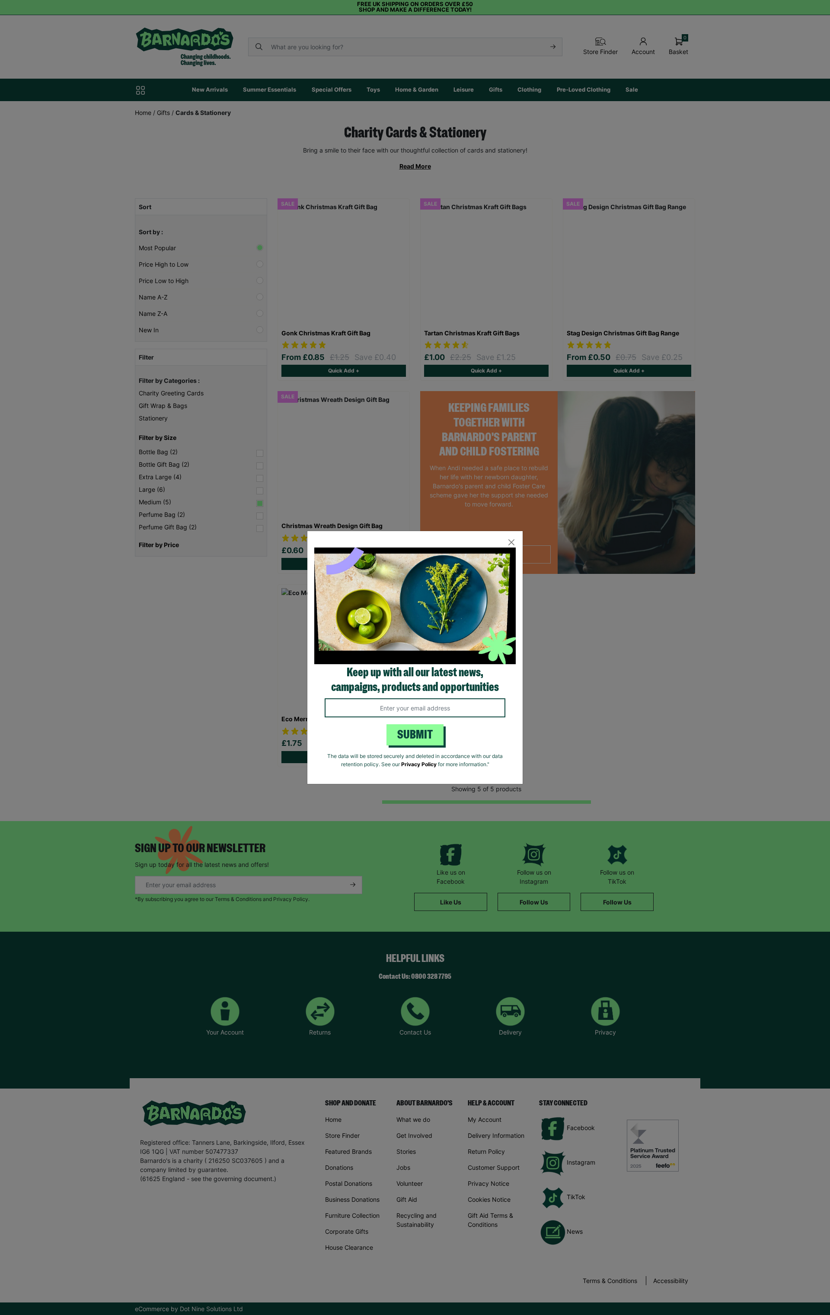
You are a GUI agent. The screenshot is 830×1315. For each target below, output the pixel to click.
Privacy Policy (419, 764)
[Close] (511, 542)
